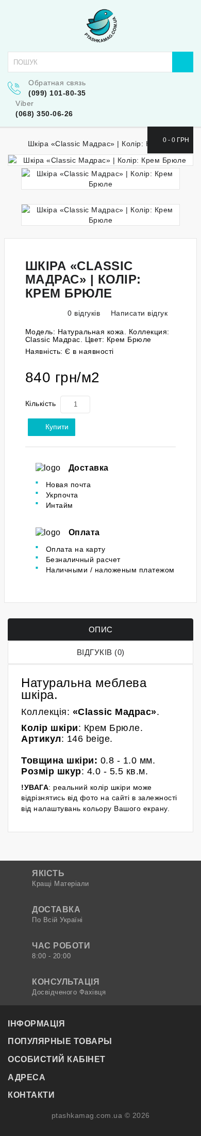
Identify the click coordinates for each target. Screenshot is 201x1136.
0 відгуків (84, 313)
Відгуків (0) (101, 652)
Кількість (40, 403)
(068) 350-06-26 (44, 114)
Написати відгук (137, 313)
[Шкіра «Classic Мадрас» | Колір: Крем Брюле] (100, 160)
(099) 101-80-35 (57, 93)
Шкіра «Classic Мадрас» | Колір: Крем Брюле (109, 143)
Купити (57, 427)
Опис (101, 629)
